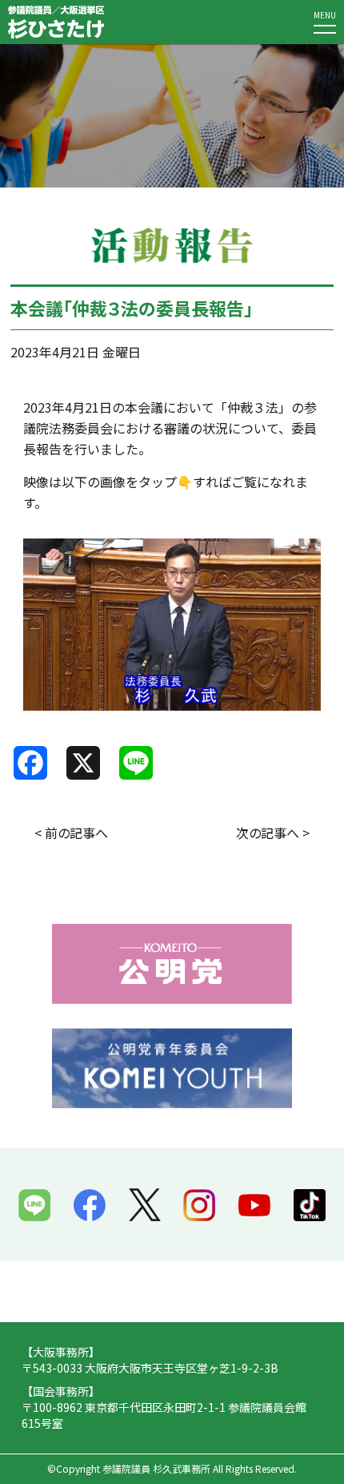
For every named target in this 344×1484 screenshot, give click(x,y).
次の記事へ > (273, 832)
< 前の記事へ (71, 832)
